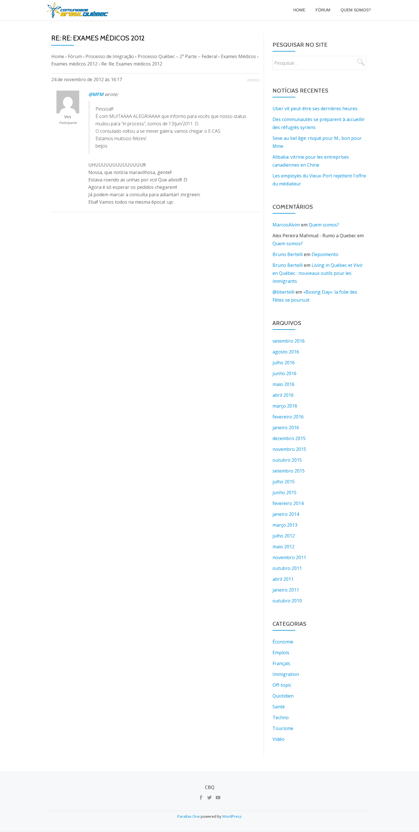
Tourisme (282, 728)
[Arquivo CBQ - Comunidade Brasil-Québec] (78, 10)
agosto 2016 (285, 352)
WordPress (232, 816)
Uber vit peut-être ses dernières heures (314, 108)
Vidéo (278, 739)
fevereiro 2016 (288, 417)
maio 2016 (283, 384)
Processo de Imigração (110, 56)
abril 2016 (283, 395)
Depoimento (325, 254)
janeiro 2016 (285, 427)
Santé (278, 707)
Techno (280, 717)
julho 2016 (283, 362)
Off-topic (281, 685)
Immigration (285, 674)
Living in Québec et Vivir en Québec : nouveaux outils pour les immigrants (317, 273)
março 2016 (284, 406)
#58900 (253, 80)
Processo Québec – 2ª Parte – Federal (177, 56)
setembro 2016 (288, 341)
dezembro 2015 (289, 438)
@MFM (95, 94)
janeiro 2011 (285, 590)
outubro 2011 (287, 568)
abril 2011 (283, 579)
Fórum (323, 10)
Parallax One (189, 816)
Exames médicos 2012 (74, 64)
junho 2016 (284, 373)
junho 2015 (284, 492)
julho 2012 (283, 536)
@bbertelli (283, 292)
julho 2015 (283, 482)
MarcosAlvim (286, 225)
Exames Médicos (238, 56)
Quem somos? (356, 10)
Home (299, 10)
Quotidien (283, 696)
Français (281, 663)
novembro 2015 (289, 449)
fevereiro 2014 (288, 503)
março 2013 (284, 525)
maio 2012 (283, 546)
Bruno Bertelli (287, 254)
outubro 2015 (287, 460)
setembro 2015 (288, 471)
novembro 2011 (289, 557)
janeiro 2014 (285, 514)
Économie (282, 642)
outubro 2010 (287, 601)
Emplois (280, 652)
